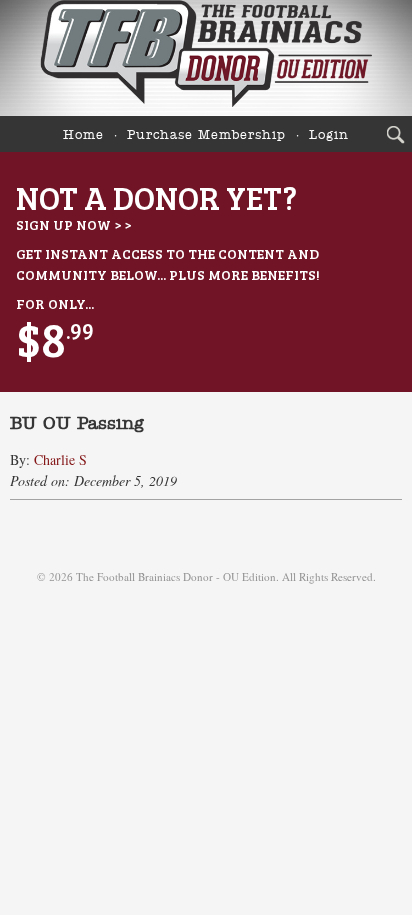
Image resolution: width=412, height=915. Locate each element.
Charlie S (60, 459)
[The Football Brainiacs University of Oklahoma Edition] (206, 58)
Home (83, 135)
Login (329, 135)
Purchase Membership (206, 135)
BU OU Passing (77, 424)
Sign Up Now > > (73, 224)
